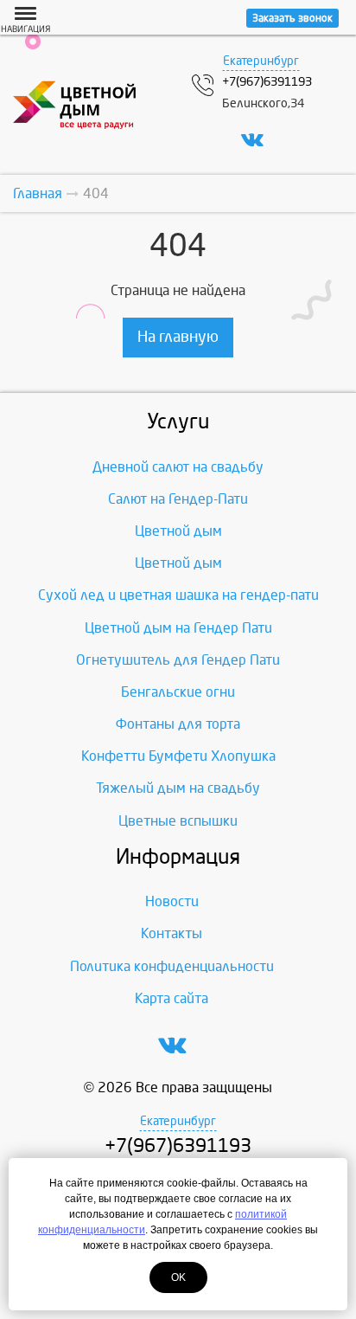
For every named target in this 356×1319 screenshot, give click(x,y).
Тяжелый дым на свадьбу (178, 788)
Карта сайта (171, 998)
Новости (172, 901)
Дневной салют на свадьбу (178, 467)
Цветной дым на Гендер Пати (178, 628)
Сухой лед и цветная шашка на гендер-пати (178, 595)
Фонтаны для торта (178, 724)
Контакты (171, 933)
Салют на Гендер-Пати (178, 499)
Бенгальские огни (178, 692)
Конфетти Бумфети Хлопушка (178, 756)
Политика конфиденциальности (172, 966)
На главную (178, 337)
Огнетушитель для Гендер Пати (178, 660)
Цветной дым (178, 531)
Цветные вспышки (178, 821)
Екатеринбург (261, 61)
